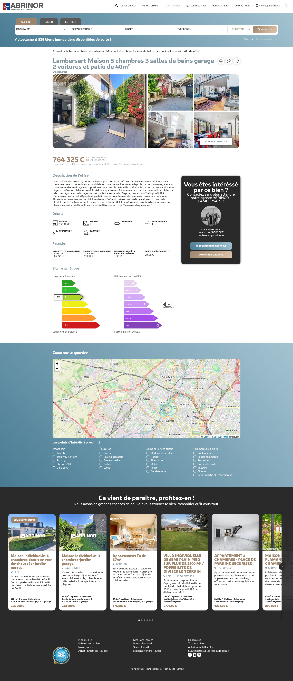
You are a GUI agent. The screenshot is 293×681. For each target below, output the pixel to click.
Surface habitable (82, 29)
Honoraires (194, 639)
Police (154, 467)
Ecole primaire (112, 460)
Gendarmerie (158, 471)
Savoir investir (141, 647)
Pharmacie (157, 460)
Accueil (57, 51)
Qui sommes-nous (196, 5)
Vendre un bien (150, 5)
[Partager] (229, 61)
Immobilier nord (142, 643)
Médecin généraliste (162, 453)
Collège (108, 464)
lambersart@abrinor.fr (211, 235)
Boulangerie (205, 453)
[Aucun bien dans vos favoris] (286, 5)
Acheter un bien (76, 51)
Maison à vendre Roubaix (147, 650)
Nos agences (85, 647)
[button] (57, 363)
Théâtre (202, 467)
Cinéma (202, 471)
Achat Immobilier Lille (201, 647)
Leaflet (206, 436)
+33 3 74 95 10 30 (211, 229)
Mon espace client (269, 5)
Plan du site (85, 639)
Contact (180, 669)
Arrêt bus (62, 453)
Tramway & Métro (67, 457)
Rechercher (266, 29)
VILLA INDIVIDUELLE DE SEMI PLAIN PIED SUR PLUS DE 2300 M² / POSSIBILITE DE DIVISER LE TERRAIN (183, 564)
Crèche (108, 453)
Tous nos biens (196, 643)
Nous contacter (220, 5)
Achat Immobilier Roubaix (93, 650)
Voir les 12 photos (216, 141)
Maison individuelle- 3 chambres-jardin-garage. (81, 560)
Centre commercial (208, 457)
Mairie (154, 464)
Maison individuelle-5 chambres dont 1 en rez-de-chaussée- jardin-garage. (31, 562)
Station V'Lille (65, 464)
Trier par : (249, 39)
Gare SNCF (63, 467)
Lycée (107, 467)
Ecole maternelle (113, 457)
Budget (129, 29)
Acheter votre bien (89, 643)
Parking (61, 460)
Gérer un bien (173, 5)
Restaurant (204, 460)
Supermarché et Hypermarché (215, 475)
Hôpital (155, 457)
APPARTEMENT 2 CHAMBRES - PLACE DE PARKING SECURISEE (235, 560)
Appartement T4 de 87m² (129, 558)
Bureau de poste (207, 464)
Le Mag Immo (242, 5)
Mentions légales (143, 639)
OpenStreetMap (221, 436)
